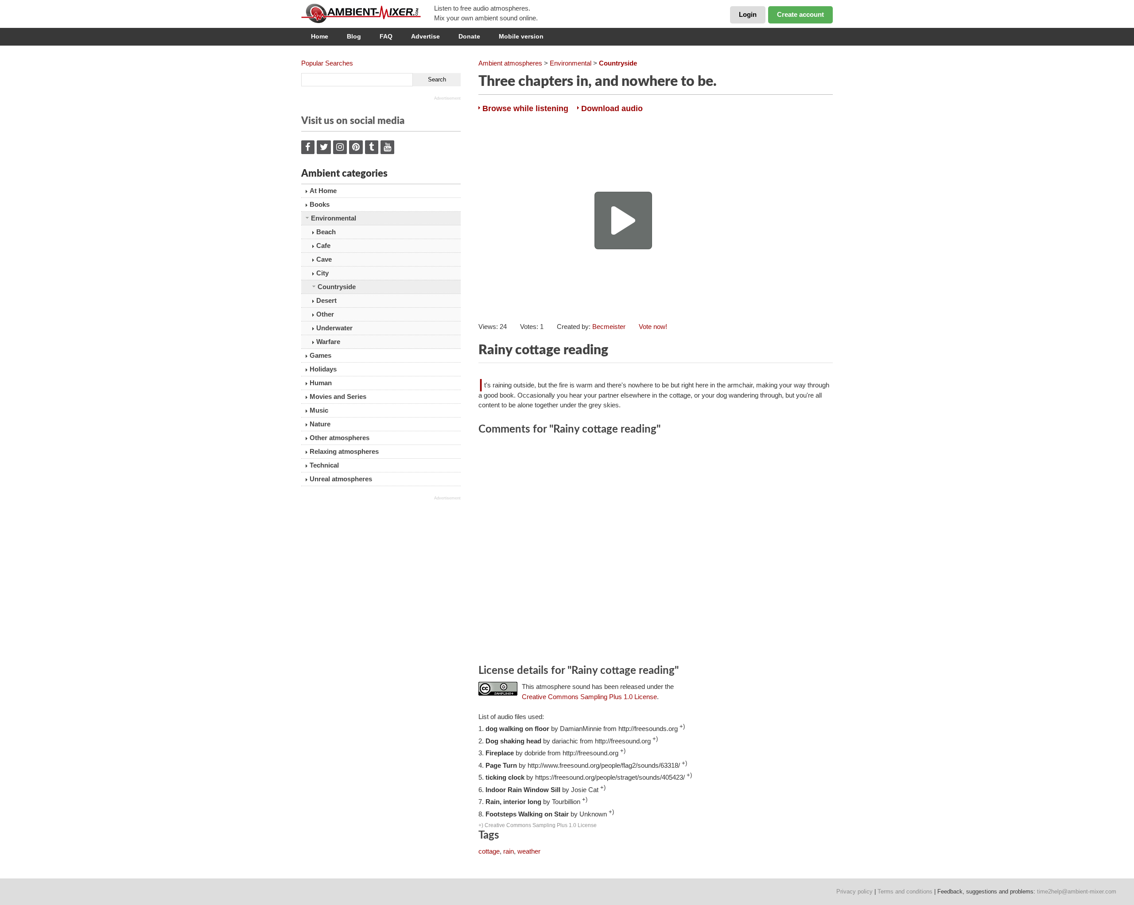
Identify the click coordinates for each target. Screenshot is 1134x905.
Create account (800, 14)
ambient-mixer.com (367, 13)
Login (748, 14)
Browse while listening (525, 108)
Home (319, 36)
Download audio (612, 108)
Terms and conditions (905, 891)
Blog (354, 36)
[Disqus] (655, 551)
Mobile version (521, 36)
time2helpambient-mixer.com (1076, 891)
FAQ (386, 36)
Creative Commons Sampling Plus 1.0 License (589, 696)
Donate (469, 36)
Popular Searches (327, 63)
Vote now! (653, 326)
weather (528, 851)
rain (508, 851)
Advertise (425, 36)
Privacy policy (854, 891)
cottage (489, 851)
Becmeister (608, 326)
